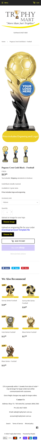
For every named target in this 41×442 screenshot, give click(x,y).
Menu (6, 3)
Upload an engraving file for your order (18, 228)
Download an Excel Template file (16, 230)
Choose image (9, 222)
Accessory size (7, 198)
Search (8, 423)
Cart (37, 3)
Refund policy (29, 423)
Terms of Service (17, 423)
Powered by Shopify (29, 434)
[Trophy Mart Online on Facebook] (37, 428)
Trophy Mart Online (15, 434)
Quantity (5, 208)
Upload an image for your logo (13, 217)
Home (3, 41)
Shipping (14, 178)
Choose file (7, 234)
